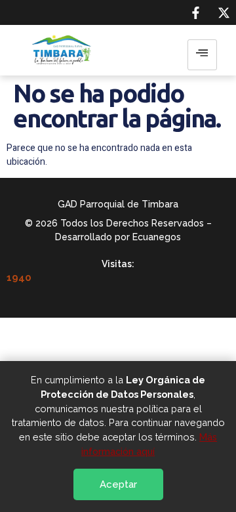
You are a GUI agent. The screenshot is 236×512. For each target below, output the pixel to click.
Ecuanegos (156, 237)
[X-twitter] (223, 12)
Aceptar (118, 484)
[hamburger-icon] (202, 54)
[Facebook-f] (195, 12)
